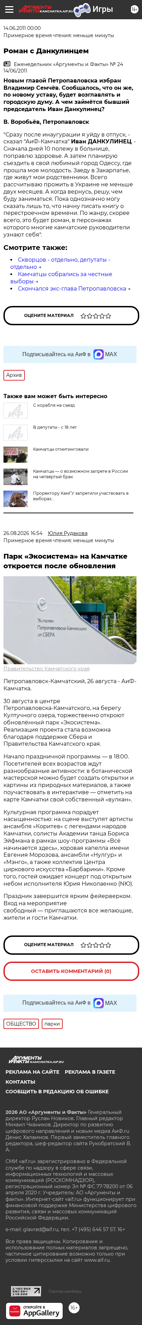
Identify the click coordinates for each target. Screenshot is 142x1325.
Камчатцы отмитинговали (61, 449)
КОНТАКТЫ (20, 1082)
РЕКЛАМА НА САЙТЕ (32, 1072)
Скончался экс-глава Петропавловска (72, 288)
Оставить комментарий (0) (71, 971)
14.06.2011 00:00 (22, 28)
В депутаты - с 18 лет (55, 427)
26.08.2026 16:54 (22, 533)
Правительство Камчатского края (46, 669)
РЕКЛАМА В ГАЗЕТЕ (90, 1072)
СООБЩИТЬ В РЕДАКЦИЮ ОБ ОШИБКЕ (57, 1091)
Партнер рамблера (65, 1291)
